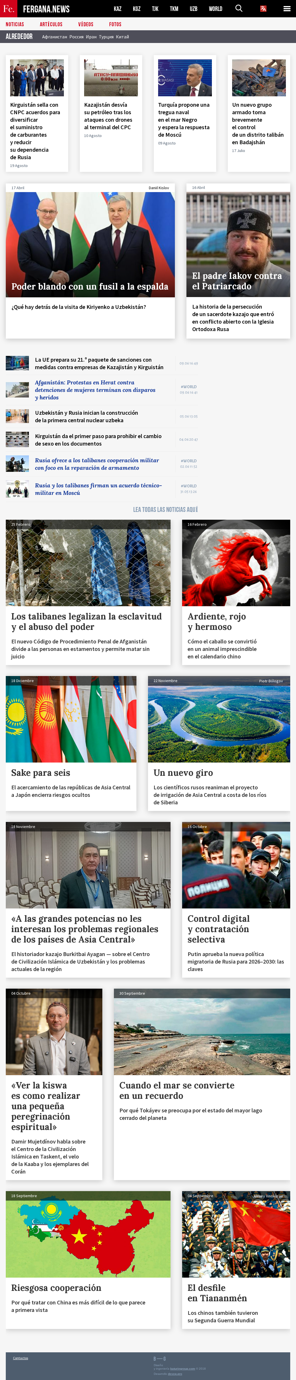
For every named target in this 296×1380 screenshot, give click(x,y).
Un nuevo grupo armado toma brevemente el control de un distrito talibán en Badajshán (258, 123)
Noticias (15, 24)
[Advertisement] (249, 392)
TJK (155, 8)
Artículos (51, 24)
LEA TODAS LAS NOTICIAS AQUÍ (165, 510)
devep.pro (175, 1373)
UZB (193, 8)
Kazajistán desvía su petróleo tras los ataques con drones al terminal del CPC (108, 116)
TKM (174, 8)
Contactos (20, 1358)
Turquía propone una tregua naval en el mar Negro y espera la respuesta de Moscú (184, 119)
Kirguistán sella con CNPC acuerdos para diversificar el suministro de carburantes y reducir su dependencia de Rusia (35, 131)
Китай (122, 37)
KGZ (136, 8)
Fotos (115, 24)
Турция (106, 37)
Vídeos (85, 24)
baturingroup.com (182, 1368)
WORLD (215, 8)
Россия (76, 37)
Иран (91, 37)
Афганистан (54, 37)
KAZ (117, 8)
